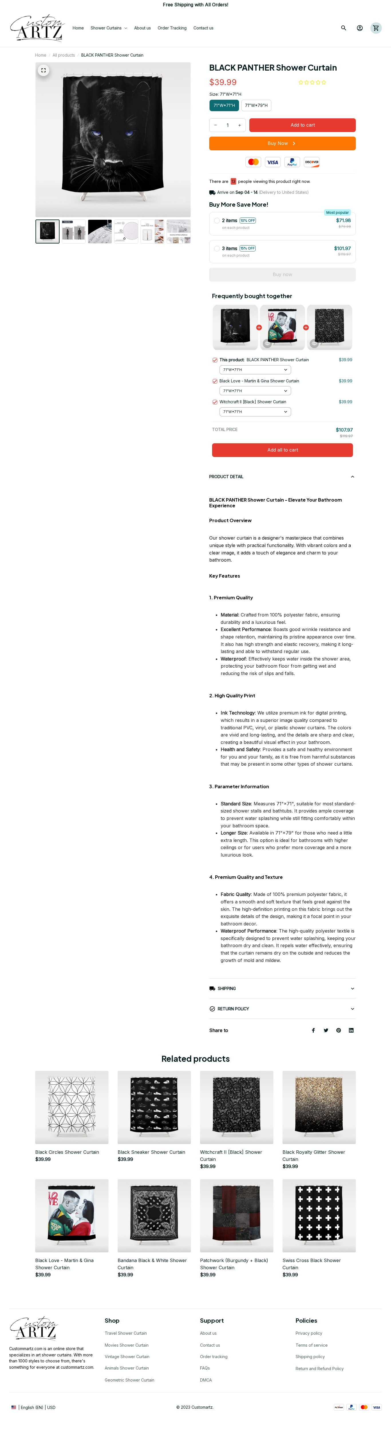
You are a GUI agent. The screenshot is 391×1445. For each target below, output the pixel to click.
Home (40, 55)
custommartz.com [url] (77, 1367)
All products (64, 55)
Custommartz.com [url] (25, 1348)
